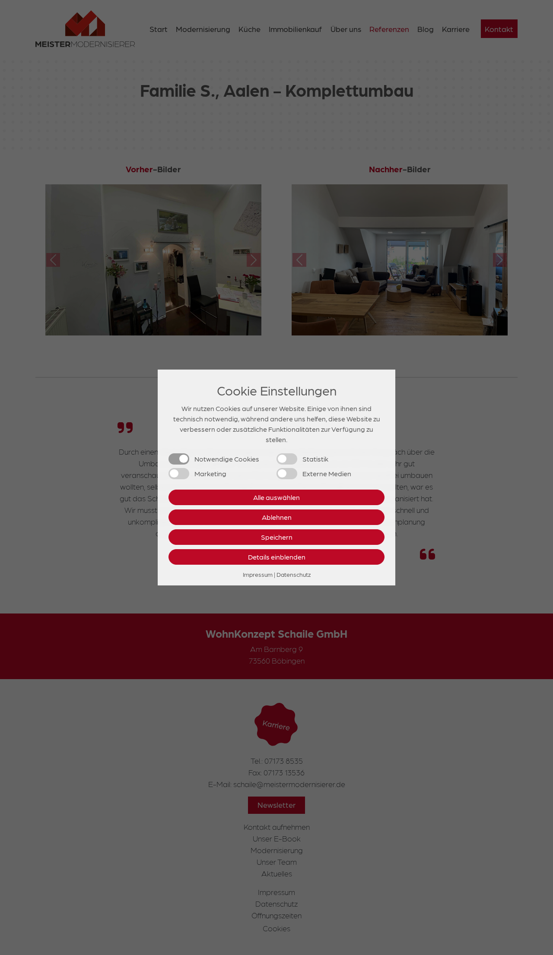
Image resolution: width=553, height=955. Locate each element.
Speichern (276, 537)
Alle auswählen (276, 497)
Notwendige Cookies (226, 459)
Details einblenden (276, 557)
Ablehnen (277, 517)
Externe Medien (326, 473)
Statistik (315, 459)
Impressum (258, 574)
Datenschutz (293, 574)
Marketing (210, 473)
